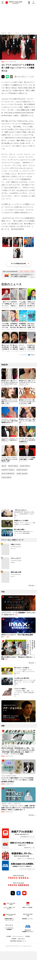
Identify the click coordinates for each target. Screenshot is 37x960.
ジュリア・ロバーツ (25, 466)
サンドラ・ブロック (13, 466)
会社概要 (8, 936)
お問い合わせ (21, 938)
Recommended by (23, 354)
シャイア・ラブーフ (6, 477)
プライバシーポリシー (18, 936)
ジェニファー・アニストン (8, 469)
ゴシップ (4, 466)
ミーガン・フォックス (22, 473)
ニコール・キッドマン (22, 469)
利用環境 (14, 938)
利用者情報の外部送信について (18, 941)
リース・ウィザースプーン (8, 473)
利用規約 (27, 936)
